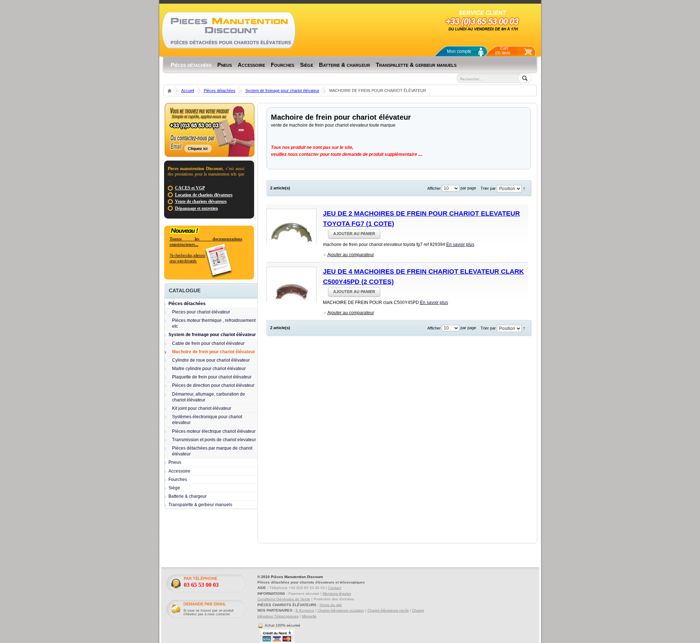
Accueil (187, 90)
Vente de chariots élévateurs (201, 201)
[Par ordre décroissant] (524, 188)
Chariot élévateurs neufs (388, 610)
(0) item (502, 50)
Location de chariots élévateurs (204, 194)
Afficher (434, 188)
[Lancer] (462, 88)
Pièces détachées (220, 90)
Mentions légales (337, 594)
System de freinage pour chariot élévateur (282, 90)
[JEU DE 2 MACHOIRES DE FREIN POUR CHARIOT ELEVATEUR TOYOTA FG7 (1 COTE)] (291, 226)
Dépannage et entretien (196, 208)
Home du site (331, 605)
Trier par (488, 188)
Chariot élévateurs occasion (341, 610)
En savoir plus (460, 244)
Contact (334, 588)
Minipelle (309, 616)
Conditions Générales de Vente (283, 599)
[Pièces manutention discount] (228, 30)
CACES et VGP (190, 187)
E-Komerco (305, 610)
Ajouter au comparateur (350, 254)
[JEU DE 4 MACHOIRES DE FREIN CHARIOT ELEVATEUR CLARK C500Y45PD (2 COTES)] (291, 284)
